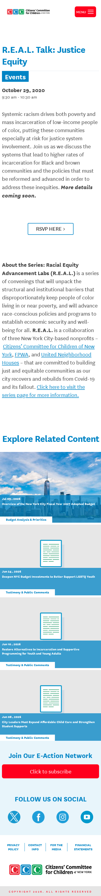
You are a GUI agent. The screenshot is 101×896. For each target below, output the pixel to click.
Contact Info (35, 847)
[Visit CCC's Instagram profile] (62, 817)
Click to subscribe (50, 771)
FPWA (21, 354)
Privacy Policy (13, 847)
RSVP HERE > (50, 228)
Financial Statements (83, 847)
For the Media (56, 847)
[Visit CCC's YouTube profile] (87, 817)
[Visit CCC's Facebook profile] (38, 817)
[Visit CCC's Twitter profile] (14, 817)
